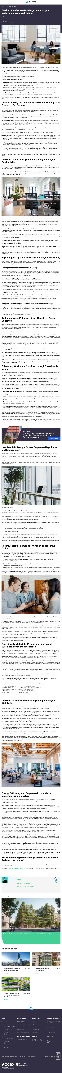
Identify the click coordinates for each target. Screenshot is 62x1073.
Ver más (6, 973)
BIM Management (21, 1021)
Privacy (7, 1056)
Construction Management (23, 1024)
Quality (16, 1056)
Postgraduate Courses (22, 1039)
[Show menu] (3, 2)
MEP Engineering (21, 1029)
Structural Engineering (22, 1026)
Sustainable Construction (11, 6)
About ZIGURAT (35, 1032)
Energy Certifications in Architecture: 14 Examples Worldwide (12, 995)
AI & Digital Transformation (23, 1032)
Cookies (12, 1056)
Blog (3, 6)
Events (33, 1026)
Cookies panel (23, 1056)
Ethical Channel (31, 1056)
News (33, 1021)
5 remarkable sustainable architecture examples (12, 969)
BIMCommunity (35, 1029)
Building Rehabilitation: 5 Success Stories (42, 969)
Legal (3, 1056)
